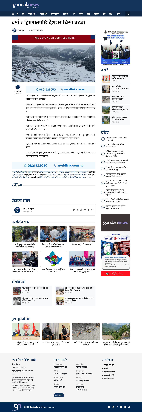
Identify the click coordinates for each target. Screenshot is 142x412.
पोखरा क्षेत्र (43, 14)
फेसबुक (25, 174)
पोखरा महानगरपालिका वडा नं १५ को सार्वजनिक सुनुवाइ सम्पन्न (82, 270)
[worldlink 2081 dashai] (60, 89)
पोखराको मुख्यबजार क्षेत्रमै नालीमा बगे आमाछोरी (35, 289)
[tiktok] (129, 407)
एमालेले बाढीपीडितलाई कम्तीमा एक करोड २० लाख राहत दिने (120, 78)
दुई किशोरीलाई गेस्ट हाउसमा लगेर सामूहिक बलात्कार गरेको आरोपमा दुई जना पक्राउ (116, 183)
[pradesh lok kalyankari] (115, 254)
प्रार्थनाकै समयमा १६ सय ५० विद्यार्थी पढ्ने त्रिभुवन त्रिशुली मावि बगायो (79, 289)
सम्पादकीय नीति (109, 375)
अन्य (118, 14)
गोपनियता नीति (109, 378)
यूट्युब (41, 174)
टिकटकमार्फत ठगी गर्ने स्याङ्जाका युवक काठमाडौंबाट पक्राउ (53, 245)
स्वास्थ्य (65, 14)
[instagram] (81, 210)
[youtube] (85, 210)
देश (23, 14)
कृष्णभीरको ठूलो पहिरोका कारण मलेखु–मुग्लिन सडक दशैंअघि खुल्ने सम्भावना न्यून (116, 345)
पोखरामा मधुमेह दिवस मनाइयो (82, 244)
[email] (92, 210)
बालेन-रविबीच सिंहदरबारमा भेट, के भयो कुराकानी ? (120, 89)
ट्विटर (30, 174)
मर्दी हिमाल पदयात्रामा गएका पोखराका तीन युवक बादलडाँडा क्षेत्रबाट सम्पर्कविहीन (115, 154)
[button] (127, 13)
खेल (104, 14)
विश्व (110, 14)
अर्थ (74, 14)
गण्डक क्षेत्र (31, 14)
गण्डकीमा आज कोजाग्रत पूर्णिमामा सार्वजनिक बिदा (53, 270)
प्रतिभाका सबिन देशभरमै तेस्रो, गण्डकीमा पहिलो (115, 145)
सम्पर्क (106, 368)
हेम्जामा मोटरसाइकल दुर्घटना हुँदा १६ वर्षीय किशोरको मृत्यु (117, 168)
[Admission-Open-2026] (115, 47)
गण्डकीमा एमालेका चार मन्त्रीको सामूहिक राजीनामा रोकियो (79, 299)
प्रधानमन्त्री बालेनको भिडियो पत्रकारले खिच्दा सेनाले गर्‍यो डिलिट (117, 200)
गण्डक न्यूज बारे (109, 365)
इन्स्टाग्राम (36, 174)
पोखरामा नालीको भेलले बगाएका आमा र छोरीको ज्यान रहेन (35, 299)
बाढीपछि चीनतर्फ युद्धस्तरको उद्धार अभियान (118, 99)
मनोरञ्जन (96, 14)
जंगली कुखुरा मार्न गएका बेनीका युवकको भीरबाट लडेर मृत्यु (25, 245)
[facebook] (74, 210)
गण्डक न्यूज (28, 208)
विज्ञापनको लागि (109, 372)
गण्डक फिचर (55, 14)
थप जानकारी (58, 395)
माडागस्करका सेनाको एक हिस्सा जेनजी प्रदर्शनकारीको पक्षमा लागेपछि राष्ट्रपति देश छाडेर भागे (24, 272)
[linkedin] (88, 210)
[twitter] (77, 210)
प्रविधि (81, 14)
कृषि (88, 14)
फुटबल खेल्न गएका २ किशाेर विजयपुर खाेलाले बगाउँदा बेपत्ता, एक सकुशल (117, 192)
